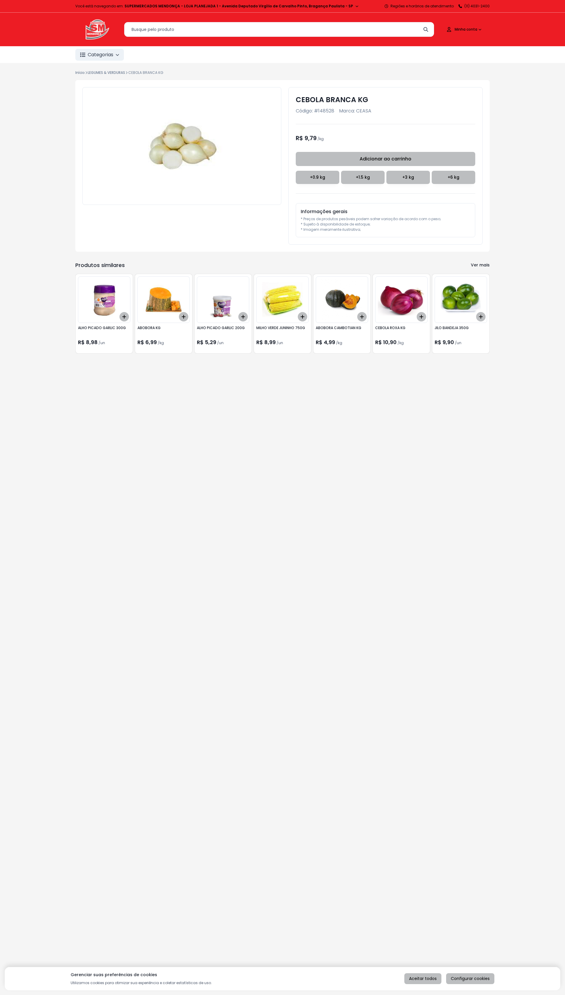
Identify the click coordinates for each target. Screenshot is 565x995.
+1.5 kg (363, 177)
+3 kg (408, 177)
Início (80, 72)
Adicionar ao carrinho (385, 158)
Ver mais (480, 265)
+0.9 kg (317, 177)
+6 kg (453, 177)
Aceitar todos (423, 978)
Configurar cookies (470, 978)
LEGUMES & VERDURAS (106, 72)
